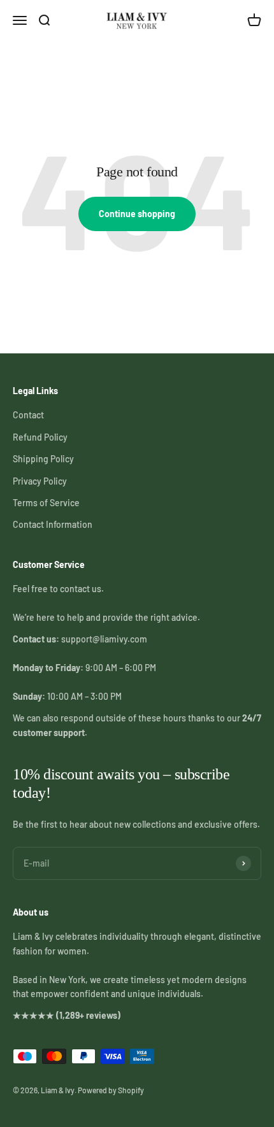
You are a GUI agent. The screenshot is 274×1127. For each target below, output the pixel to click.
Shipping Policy (43, 458)
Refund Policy (40, 437)
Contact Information (52, 524)
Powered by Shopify (111, 1090)
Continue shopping (137, 213)
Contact (28, 414)
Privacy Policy (40, 481)
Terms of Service (46, 502)
